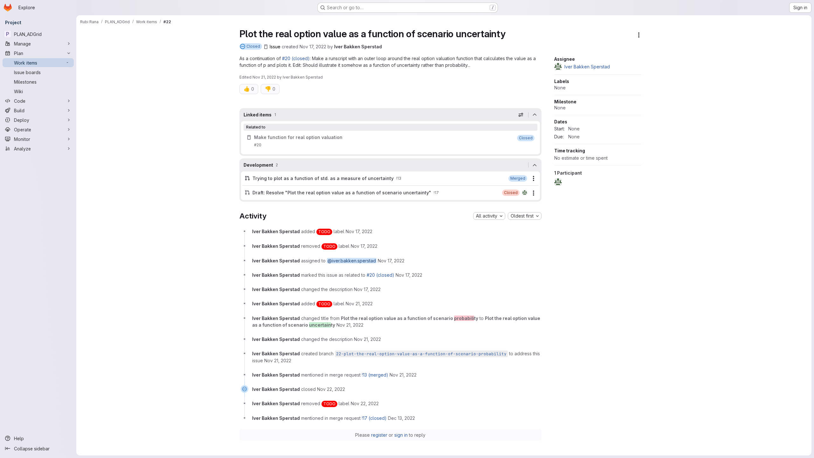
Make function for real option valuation (298, 137)
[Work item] (390, 141)
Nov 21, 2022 (264, 77)
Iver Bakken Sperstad (358, 46)
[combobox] (489, 216)
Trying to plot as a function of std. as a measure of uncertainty (323, 178)
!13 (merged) (375, 375)
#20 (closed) (296, 58)
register (379, 435)
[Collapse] (535, 115)
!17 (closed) (374, 418)
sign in (401, 435)
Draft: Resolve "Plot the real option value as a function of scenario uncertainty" (341, 192)
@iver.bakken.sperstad (352, 260)
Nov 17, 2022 (313, 46)
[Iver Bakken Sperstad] (524, 192)
